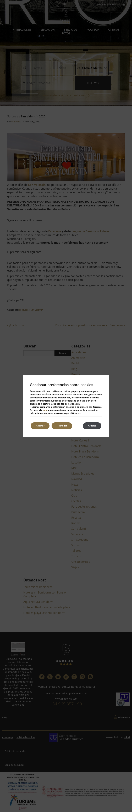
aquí (45, 410)
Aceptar (40, 425)
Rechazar (62, 425)
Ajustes (92, 425)
